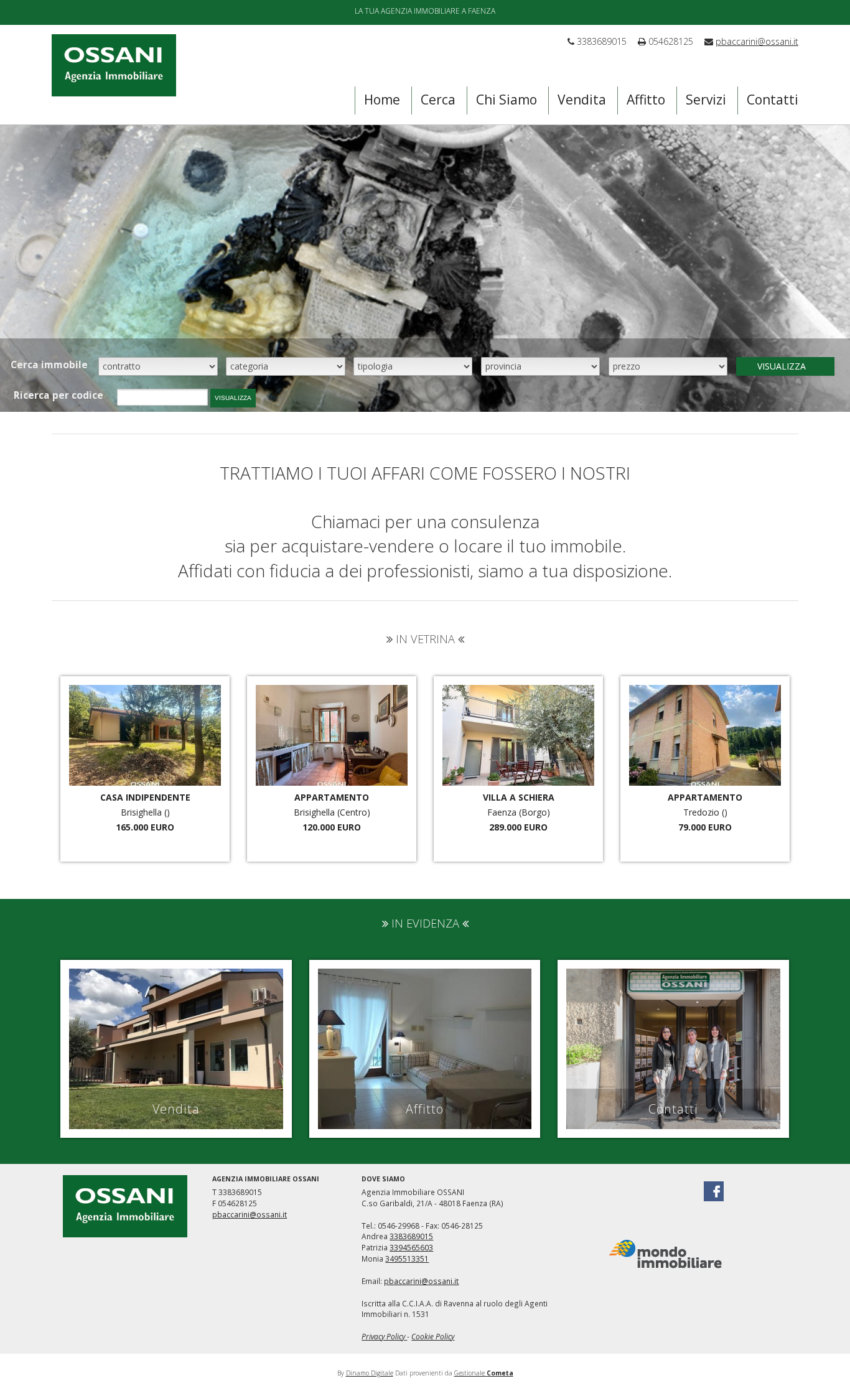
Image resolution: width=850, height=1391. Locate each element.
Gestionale (483, 1373)
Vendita (582, 99)
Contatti (772, 99)
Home (382, 99)
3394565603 (411, 1247)
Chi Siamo (506, 99)
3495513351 (407, 1258)
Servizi (706, 99)
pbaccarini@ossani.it (757, 41)
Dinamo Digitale (369, 1373)
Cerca (438, 99)
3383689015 (411, 1236)
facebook (713, 1191)
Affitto (646, 99)
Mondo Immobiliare (665, 1254)
